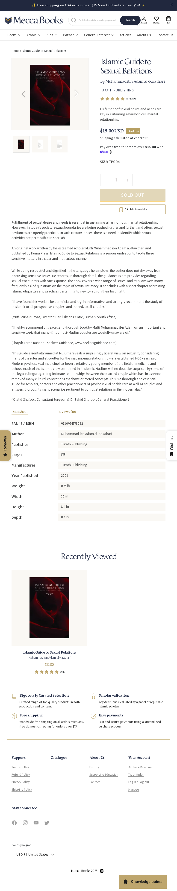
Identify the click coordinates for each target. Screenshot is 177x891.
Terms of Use (20, 767)
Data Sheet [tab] (20, 412)
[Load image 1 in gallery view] (21, 144)
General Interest (97, 35)
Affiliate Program (140, 767)
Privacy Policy (21, 782)
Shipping (106, 138)
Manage (133, 790)
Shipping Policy (22, 790)
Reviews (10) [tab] (67, 412)
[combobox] (98, 20)
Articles (125, 35)
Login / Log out (138, 782)
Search (130, 20)
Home (16, 51)
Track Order (136, 775)
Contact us (164, 35)
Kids (50, 35)
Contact (94, 782)
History (94, 767)
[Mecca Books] (34, 20)
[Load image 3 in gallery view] (59, 144)
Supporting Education (103, 775)
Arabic (32, 35)
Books (12, 35)
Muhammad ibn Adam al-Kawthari (135, 82)
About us (144, 35)
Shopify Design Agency (102, 871)
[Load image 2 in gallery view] (40, 144)
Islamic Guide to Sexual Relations (44, 51)
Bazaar (68, 35)
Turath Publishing (117, 90)
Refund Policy (21, 775)
